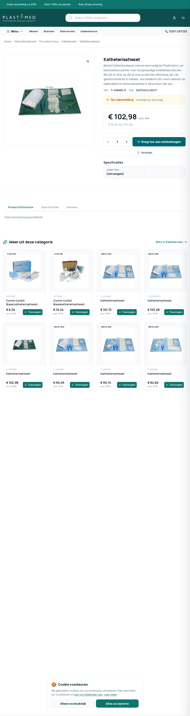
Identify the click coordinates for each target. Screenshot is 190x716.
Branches (49, 31)
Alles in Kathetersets (169, 242)
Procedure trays (49, 41)
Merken (33, 31)
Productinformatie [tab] (20, 207)
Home (7, 41)
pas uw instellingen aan (88, 694)
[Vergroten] (87, 61)
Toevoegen (34, 312)
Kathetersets (69, 41)
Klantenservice (89, 31)
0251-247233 (178, 31)
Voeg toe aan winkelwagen (161, 142)
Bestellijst (146, 152)
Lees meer (110, 694)
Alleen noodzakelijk (73, 703)
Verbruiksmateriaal (25, 41)
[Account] (174, 18)
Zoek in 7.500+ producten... (91, 17)
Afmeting (113, 170)
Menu (15, 31)
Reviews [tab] (72, 207)
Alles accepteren (117, 703)
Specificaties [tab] (50, 207)
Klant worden (67, 31)
